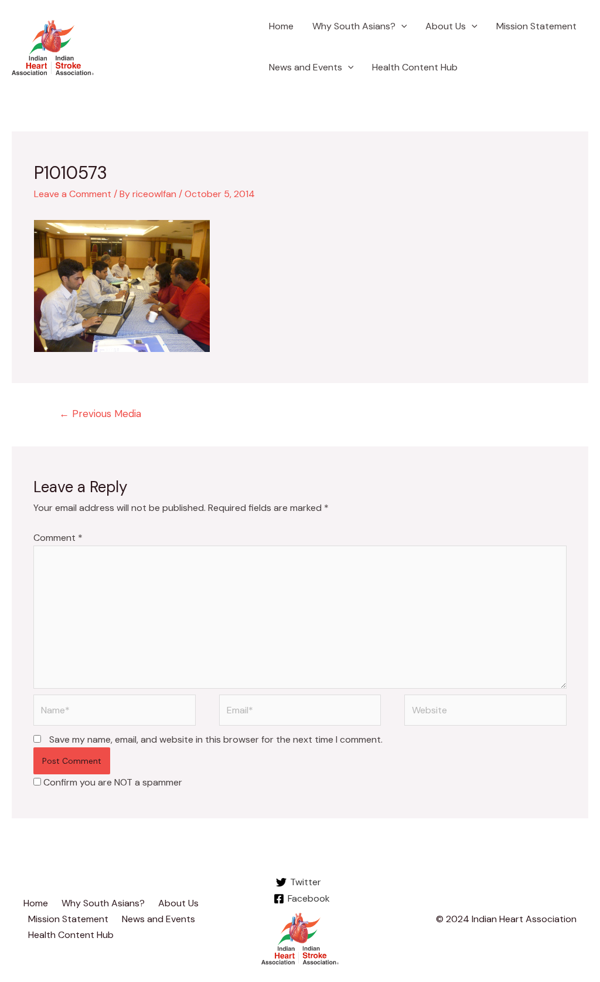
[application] (401, 26)
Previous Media (100, 413)
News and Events (305, 67)
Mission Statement (536, 26)
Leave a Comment (72, 194)
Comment (58, 537)
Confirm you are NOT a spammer (111, 782)
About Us (445, 26)
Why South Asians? (354, 26)
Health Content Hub (415, 67)
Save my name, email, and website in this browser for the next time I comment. (216, 739)
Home (281, 26)
